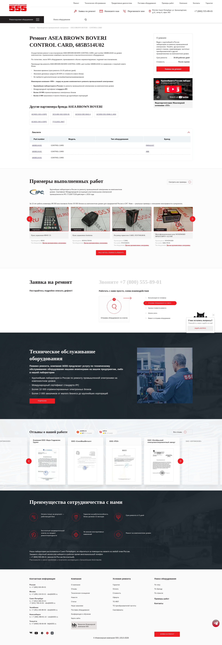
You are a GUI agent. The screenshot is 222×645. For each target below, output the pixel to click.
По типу (157, 585)
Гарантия (209, 3)
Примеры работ (168, 3)
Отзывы (74, 589)
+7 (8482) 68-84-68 (39, 624)
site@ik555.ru (52, 594)
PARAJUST (150, 145)
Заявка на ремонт (167, 634)
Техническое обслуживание (95, 3)
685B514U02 (37, 145)
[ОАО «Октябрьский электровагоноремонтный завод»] (161, 465)
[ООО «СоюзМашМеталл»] (85, 465)
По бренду (158, 589)
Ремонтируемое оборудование (21, 20)
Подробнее (42, 401)
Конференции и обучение (81, 614)
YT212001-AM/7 (58, 122)
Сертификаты (118, 610)
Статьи (73, 601)
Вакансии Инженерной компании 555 (86, 625)
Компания (183, 3)
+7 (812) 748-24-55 (36, 603)
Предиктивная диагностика (121, 3)
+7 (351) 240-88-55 (39, 610)
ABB (147, 151)
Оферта (116, 597)
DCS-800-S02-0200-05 (61, 114)
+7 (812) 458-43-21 (39, 601)
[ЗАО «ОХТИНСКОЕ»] (200, 465)
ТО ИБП (116, 601)
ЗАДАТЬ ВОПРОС (200, 328)
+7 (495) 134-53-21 (39, 594)
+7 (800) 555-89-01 (203, 11)
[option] (49, 225)
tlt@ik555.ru (51, 624)
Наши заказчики (77, 606)
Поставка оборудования (147, 3)
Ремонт (76, 3)
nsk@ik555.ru (53, 617)
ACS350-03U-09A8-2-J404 (106, 114)
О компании (75, 585)
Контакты (196, 3)
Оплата (115, 589)
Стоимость (117, 593)
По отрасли (158, 593)
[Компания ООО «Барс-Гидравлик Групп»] (47, 465)
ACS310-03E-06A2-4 (83, 114)
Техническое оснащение (80, 593)
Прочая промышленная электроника (54, 243)
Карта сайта (75, 618)
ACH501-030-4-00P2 (39, 114)
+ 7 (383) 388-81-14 (39, 617)
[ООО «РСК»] (123, 465)
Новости (74, 597)
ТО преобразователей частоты (124, 606)
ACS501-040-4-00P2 (39, 122)
